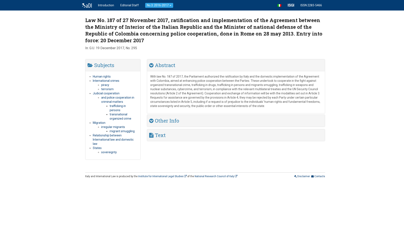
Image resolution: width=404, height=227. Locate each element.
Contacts (319, 176)
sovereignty (109, 152)
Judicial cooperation (106, 93)
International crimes (106, 80)
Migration (99, 122)
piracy (105, 85)
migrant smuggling (122, 131)
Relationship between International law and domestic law (113, 139)
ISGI (291, 5)
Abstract (164, 65)
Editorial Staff (129, 5)
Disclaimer (303, 176)
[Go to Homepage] (87, 5)
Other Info (166, 120)
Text (160, 135)
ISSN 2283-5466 (311, 5)
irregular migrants (113, 127)
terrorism (107, 89)
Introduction (106, 5)
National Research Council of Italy (215, 176)
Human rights (102, 76)
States (97, 148)
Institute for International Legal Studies (161, 176)
